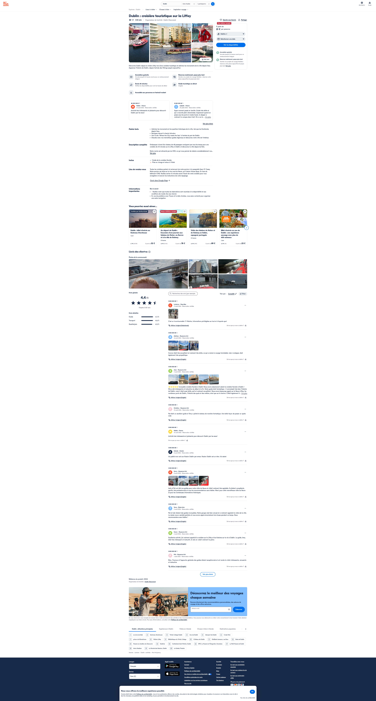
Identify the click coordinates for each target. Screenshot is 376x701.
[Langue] (361, 2)
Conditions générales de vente (193, 677)
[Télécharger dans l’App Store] (172, 674)
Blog (217, 671)
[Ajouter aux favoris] (154, 211)
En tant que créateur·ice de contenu (238, 671)
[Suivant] (246, 228)
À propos (219, 665)
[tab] (142, 629)
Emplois (218, 668)
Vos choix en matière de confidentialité (196, 674)
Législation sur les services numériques (195, 680)
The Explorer (220, 680)
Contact (186, 665)
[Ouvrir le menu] (245, 305)
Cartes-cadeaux (221, 677)
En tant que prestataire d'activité (237, 666)
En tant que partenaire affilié (237, 677)
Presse (218, 674)
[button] (135, 20)
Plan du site (187, 683)
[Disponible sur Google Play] (172, 666)
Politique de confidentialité (179, 620)
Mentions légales (189, 668)
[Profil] (369, 2)
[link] (143, 227)
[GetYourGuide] (6, 4)
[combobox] (232, 294)
